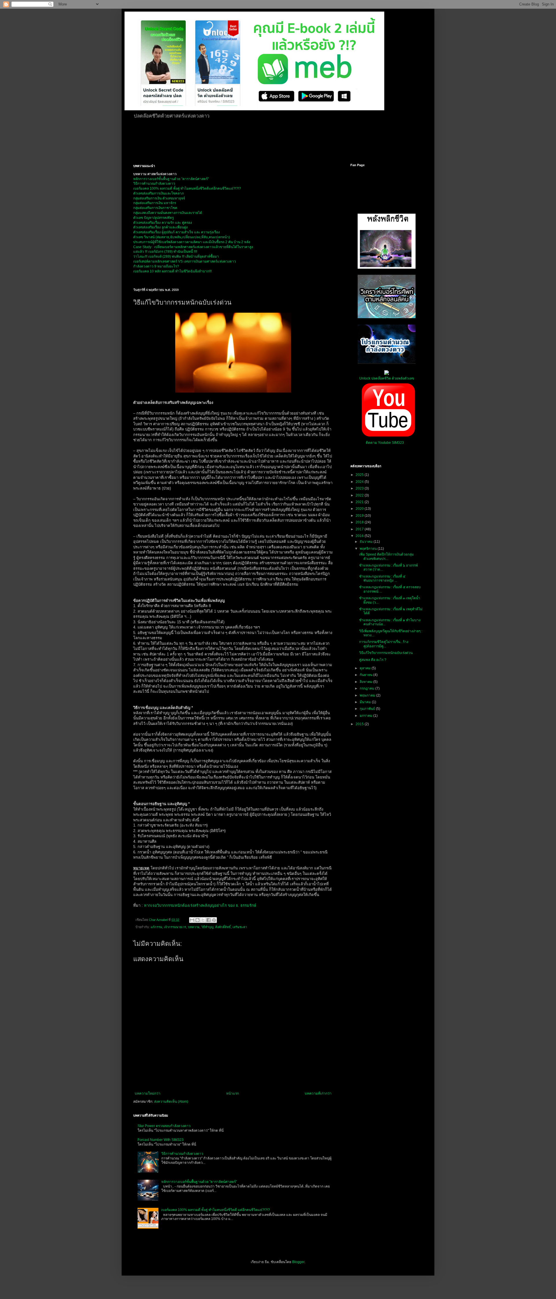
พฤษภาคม (368, 695)
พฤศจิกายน (369, 549)
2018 (360, 522)
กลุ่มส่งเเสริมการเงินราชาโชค (155, 208)
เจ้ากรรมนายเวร (175, 927)
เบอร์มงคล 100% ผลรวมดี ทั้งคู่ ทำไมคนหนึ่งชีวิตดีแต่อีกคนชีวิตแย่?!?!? (187, 188)
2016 (360, 536)
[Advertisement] (273, 140)
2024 (360, 482)
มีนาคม (366, 702)
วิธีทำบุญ (207, 927)
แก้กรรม (156, 927)
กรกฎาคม (367, 688)
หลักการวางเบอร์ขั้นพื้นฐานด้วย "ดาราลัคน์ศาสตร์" (171, 179)
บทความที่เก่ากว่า (318, 1093)
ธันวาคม (367, 542)
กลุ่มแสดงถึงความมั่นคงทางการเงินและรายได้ (167, 213)
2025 (360, 475)
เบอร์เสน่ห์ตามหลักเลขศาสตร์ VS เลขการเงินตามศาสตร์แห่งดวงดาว (184, 261)
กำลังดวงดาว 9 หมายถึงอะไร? (156, 266)
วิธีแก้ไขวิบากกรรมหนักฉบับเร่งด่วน (386, 653)
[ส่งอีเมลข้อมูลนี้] (192, 920)
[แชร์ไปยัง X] (203, 920)
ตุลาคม (366, 668)
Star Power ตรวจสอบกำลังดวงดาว (164, 1126)
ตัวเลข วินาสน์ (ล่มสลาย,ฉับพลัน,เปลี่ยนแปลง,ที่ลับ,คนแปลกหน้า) (181, 237)
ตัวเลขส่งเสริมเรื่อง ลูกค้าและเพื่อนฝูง (160, 227)
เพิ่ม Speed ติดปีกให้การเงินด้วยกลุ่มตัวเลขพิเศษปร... (386, 556)
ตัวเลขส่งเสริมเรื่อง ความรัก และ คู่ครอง (162, 223)
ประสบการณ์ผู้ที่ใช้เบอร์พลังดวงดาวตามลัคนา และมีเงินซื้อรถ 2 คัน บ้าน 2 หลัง (191, 242)
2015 (360, 724)
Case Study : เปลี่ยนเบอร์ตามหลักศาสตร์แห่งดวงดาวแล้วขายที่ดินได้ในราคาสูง (193, 247)
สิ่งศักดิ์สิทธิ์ (223, 927)
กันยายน (366, 675)
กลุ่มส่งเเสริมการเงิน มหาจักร (154, 203)
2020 (360, 509)
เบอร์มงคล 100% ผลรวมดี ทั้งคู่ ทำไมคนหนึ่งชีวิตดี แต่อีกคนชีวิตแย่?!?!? (215, 1210)
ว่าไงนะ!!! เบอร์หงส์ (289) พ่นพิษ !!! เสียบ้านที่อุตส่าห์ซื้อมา (176, 256)
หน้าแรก (232, 1093)
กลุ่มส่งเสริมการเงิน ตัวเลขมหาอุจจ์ (159, 198)
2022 (360, 495)
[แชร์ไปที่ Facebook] (208, 920)
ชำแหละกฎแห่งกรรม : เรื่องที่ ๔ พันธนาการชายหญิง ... (382, 578)
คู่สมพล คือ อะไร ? (372, 660)
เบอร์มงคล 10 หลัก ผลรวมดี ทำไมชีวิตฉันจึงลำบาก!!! (172, 271)
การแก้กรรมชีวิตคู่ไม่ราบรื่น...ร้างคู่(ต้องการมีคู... (383, 644)
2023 (360, 488)
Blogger (298, 1262)
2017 (360, 529)
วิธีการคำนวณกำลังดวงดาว (154, 184)
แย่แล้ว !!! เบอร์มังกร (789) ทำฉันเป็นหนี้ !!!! (165, 252)
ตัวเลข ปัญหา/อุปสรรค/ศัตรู (153, 218)
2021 (360, 502)
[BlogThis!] (197, 920)
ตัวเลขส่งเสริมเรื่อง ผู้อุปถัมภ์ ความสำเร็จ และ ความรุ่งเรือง (176, 232)
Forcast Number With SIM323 (161, 1140)
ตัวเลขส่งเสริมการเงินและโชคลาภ (158, 193)
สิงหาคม (366, 682)
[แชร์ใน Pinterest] (214, 920)
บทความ (194, 927)
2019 (360, 516)
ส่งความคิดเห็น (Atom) (171, 1102)
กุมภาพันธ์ (368, 709)
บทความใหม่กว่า (147, 1093)
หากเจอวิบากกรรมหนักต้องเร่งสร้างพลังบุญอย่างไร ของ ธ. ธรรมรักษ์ (200, 905)
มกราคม (366, 716)
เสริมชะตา (240, 927)
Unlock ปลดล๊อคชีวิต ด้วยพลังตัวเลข (386, 378)
